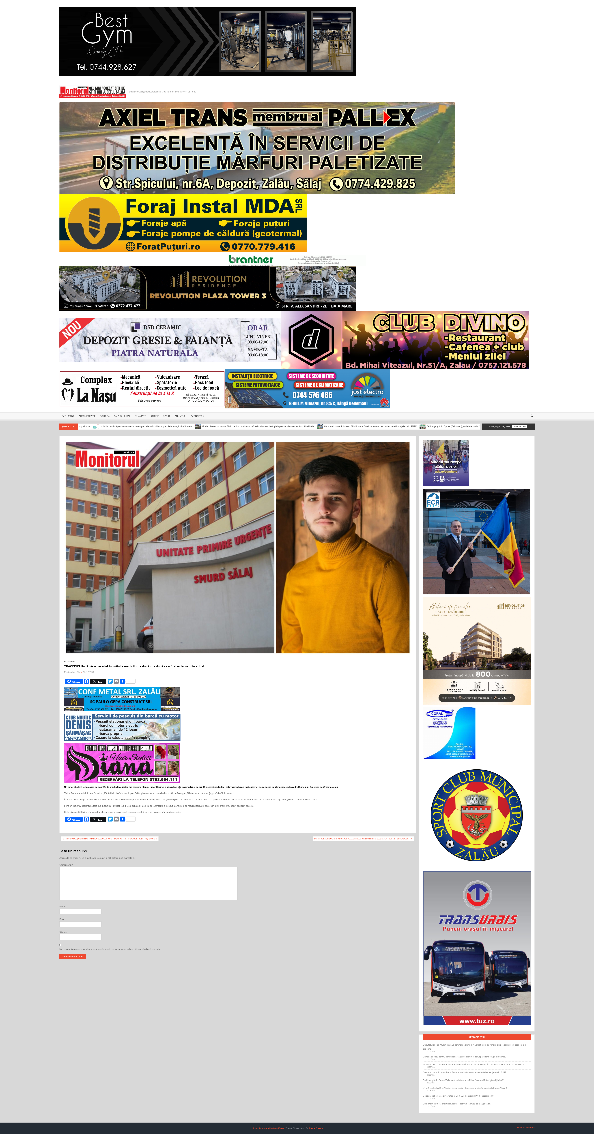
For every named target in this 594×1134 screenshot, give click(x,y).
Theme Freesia (316, 1128)
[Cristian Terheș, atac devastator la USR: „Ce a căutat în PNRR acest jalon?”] (475, 426)
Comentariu (66, 864)
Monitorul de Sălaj (72, 672)
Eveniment (68, 416)
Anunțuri (180, 416)
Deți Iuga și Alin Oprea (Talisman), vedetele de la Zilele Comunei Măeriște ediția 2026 (321, 426)
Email (63, 919)
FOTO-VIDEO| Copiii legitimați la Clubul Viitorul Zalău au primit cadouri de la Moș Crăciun (111, 839)
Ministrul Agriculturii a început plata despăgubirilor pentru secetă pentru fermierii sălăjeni (361, 839)
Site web (63, 932)
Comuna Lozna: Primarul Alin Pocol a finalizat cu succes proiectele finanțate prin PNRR (220, 426)
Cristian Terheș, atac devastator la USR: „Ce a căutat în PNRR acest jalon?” (458, 1095)
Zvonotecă (197, 416)
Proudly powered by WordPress (268, 1128)
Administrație (87, 416)
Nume (63, 906)
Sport (166, 416)
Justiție (154, 416)
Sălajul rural (122, 416)
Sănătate (140, 416)
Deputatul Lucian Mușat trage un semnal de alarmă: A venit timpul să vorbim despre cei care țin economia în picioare (475, 1046)
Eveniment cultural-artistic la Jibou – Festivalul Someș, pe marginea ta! (457, 1103)
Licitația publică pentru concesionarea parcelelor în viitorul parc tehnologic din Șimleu (464, 1056)
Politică (105, 416)
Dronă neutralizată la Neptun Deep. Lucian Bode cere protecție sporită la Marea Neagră (423, 426)
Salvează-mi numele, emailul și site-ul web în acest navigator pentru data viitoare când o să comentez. (110, 949)
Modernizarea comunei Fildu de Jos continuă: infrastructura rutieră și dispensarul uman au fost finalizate (107, 426)
